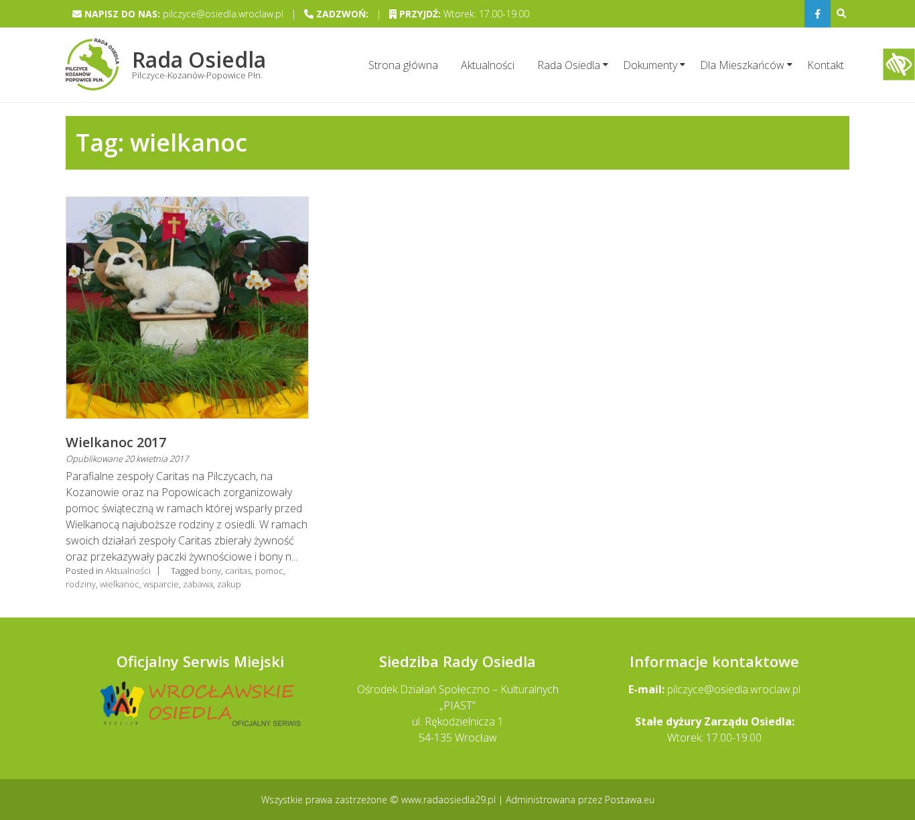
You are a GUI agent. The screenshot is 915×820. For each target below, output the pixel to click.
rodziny (81, 584)
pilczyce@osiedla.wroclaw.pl (733, 689)
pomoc (269, 571)
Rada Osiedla (568, 65)
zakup (229, 584)
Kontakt (825, 65)
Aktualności (487, 65)
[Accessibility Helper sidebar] (899, 64)
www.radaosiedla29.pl (449, 799)
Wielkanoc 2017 (116, 442)
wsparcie (161, 584)
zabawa (198, 584)
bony (211, 571)
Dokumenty (650, 65)
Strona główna (403, 65)
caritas (238, 571)
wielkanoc (119, 584)
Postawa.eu (629, 799)
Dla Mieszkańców (742, 65)
